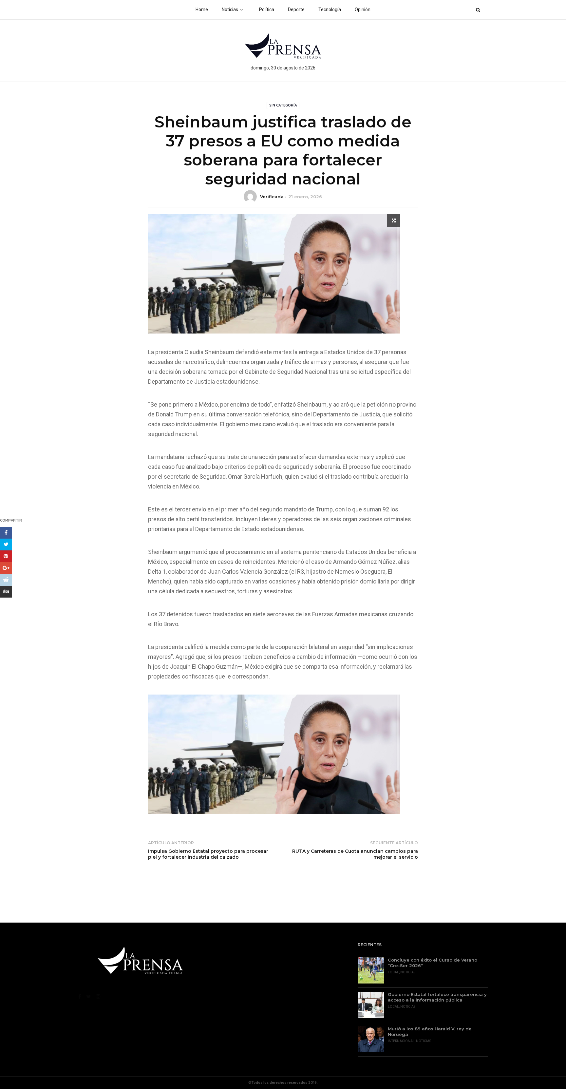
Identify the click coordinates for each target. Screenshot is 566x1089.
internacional (401, 1041)
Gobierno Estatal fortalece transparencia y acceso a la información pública (437, 997)
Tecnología (329, 9)
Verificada (272, 196)
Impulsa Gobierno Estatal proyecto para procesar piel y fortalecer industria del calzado (208, 854)
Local (393, 972)
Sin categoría (283, 105)
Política (266, 9)
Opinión (362, 9)
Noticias (230, 9)
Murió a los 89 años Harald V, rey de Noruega (430, 1031)
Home (202, 9)
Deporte (296, 9)
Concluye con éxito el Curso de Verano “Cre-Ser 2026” (432, 962)
